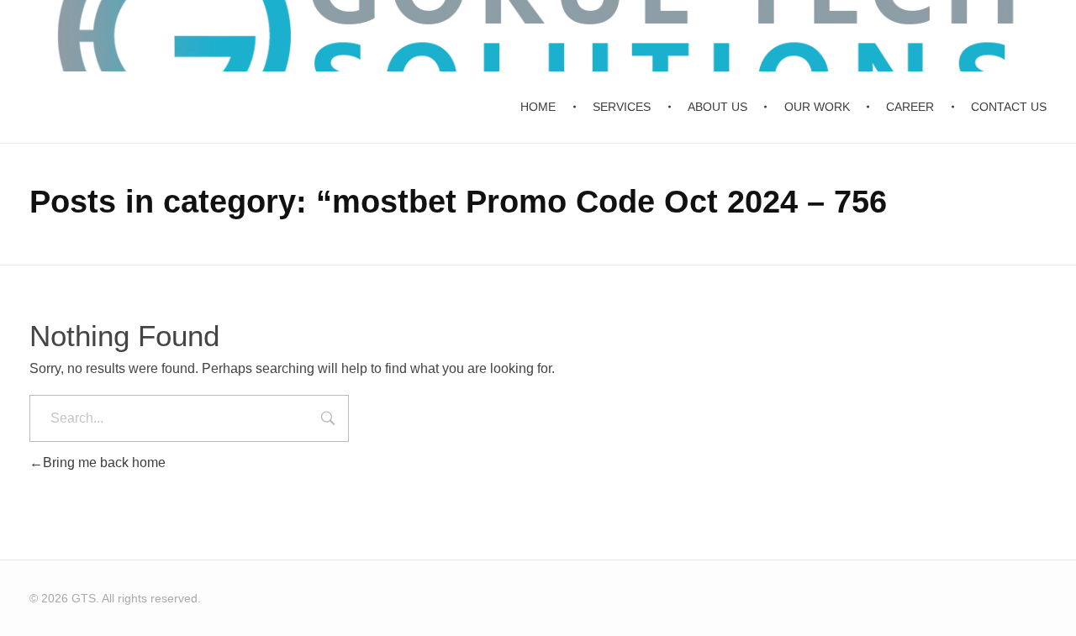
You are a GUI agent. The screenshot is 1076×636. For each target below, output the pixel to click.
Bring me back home (104, 462)
